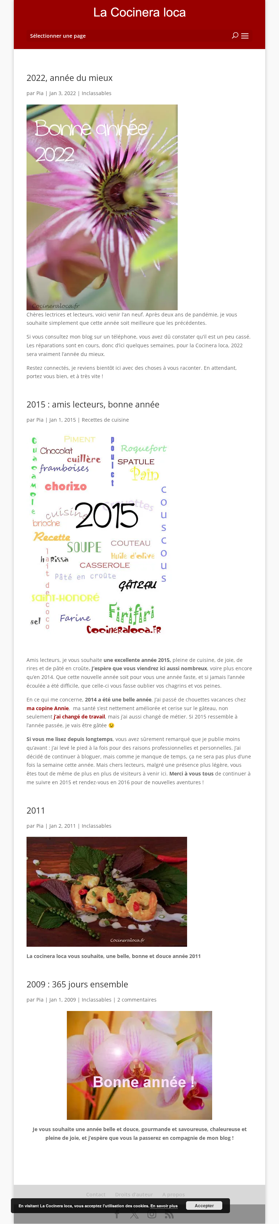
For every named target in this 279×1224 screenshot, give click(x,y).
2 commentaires (137, 999)
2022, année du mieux (70, 77)
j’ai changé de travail (78, 716)
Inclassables (97, 93)
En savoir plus (164, 1205)
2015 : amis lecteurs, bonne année (93, 404)
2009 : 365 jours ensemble (77, 984)
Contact (96, 1194)
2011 (36, 810)
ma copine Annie (48, 708)
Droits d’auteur (134, 1194)
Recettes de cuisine (105, 419)
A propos (173, 1194)
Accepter (204, 1205)
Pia (40, 93)
